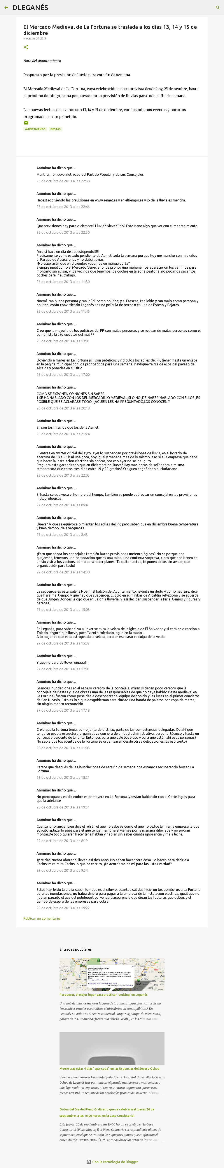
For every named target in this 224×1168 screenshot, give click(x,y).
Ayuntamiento (35, 129)
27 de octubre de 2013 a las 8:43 (62, 535)
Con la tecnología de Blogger (114, 1162)
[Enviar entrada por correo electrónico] (26, 124)
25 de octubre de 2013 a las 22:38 (63, 181)
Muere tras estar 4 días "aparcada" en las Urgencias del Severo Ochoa (109, 1068)
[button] (26, 47)
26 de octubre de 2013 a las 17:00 (63, 375)
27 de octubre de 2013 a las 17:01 (63, 669)
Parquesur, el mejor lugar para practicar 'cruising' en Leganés (103, 994)
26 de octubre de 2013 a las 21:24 (63, 434)
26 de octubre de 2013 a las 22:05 (63, 475)
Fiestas (56, 129)
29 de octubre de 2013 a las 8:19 (62, 841)
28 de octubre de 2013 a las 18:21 (63, 777)
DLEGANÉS (30, 7)
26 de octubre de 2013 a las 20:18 (63, 408)
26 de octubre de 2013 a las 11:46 (63, 311)
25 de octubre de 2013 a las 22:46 (63, 207)
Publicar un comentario (41, 918)
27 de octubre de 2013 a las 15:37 (63, 643)
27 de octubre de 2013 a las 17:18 (63, 710)
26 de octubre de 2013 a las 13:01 (63, 341)
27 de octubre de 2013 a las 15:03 (63, 610)
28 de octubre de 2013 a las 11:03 (63, 748)
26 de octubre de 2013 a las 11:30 (63, 282)
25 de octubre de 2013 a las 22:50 (63, 232)
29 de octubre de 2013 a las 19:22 (63, 908)
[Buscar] (54, 7)
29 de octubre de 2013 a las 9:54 (62, 870)
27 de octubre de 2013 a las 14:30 (63, 572)
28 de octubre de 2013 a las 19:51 (63, 807)
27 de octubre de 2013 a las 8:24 (62, 505)
